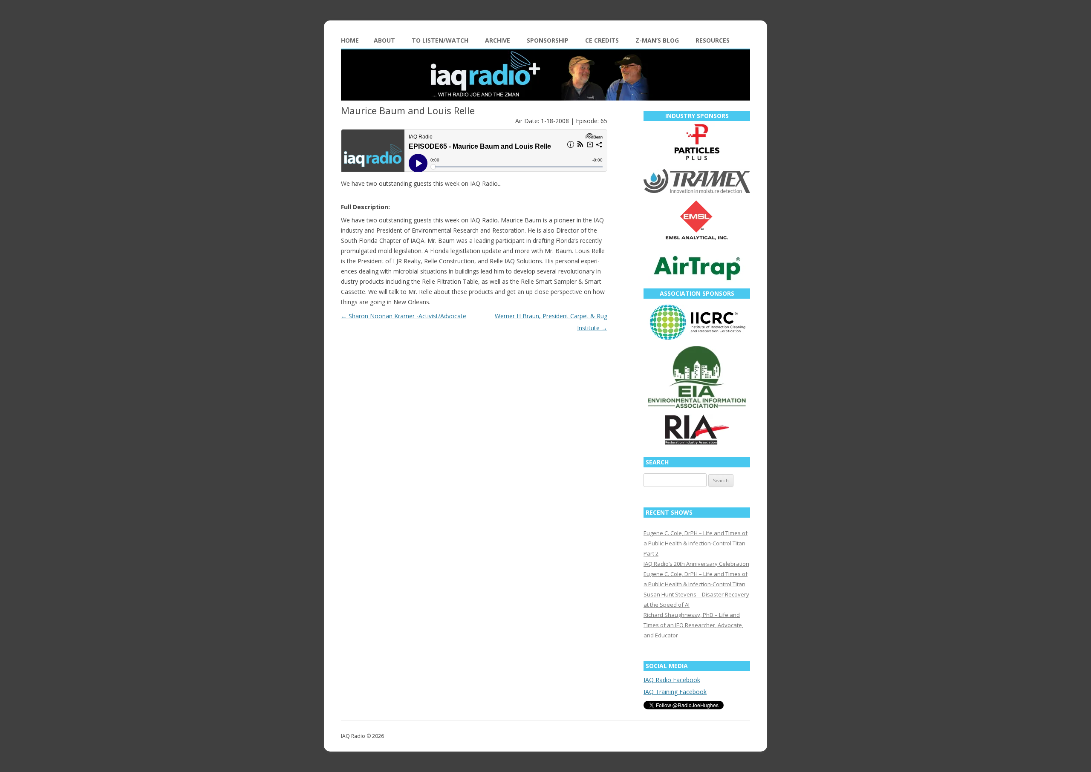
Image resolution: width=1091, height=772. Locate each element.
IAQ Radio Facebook (672, 680)
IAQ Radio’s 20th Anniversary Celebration (696, 563)
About (384, 40)
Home (350, 40)
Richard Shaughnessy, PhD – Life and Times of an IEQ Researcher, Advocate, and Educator (693, 625)
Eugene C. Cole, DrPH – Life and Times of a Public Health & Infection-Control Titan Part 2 (696, 543)
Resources (713, 40)
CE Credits (602, 40)
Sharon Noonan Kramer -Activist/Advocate (403, 316)
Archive (497, 40)
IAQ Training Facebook (675, 692)
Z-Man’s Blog (657, 40)
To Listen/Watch (440, 40)
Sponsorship (548, 40)
